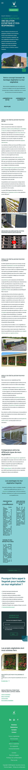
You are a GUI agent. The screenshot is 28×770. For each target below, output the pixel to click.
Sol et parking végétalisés (7, 700)
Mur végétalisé (14, 741)
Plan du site (14, 760)
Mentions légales (14, 755)
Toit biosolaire (4, 698)
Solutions (8, 15)
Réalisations (14, 727)
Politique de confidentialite (14, 757)
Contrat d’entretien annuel (8, 607)
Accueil (3, 15)
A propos (14, 729)
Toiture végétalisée (5, 694)
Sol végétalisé (14, 746)
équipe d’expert (7, 468)
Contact (14, 732)
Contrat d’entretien (14, 748)
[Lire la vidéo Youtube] (14, 242)
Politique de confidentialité (19, 767)
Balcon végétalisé (5, 696)
